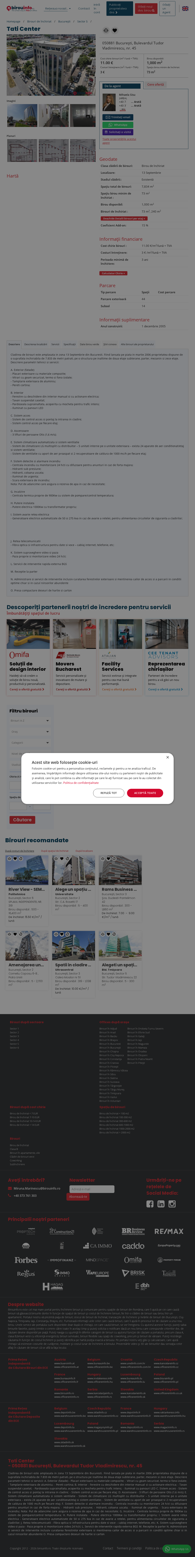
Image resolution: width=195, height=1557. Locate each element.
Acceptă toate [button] (145, 793)
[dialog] (97, 778)
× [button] (167, 757)
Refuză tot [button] (109, 793)
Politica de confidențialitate (81, 783)
